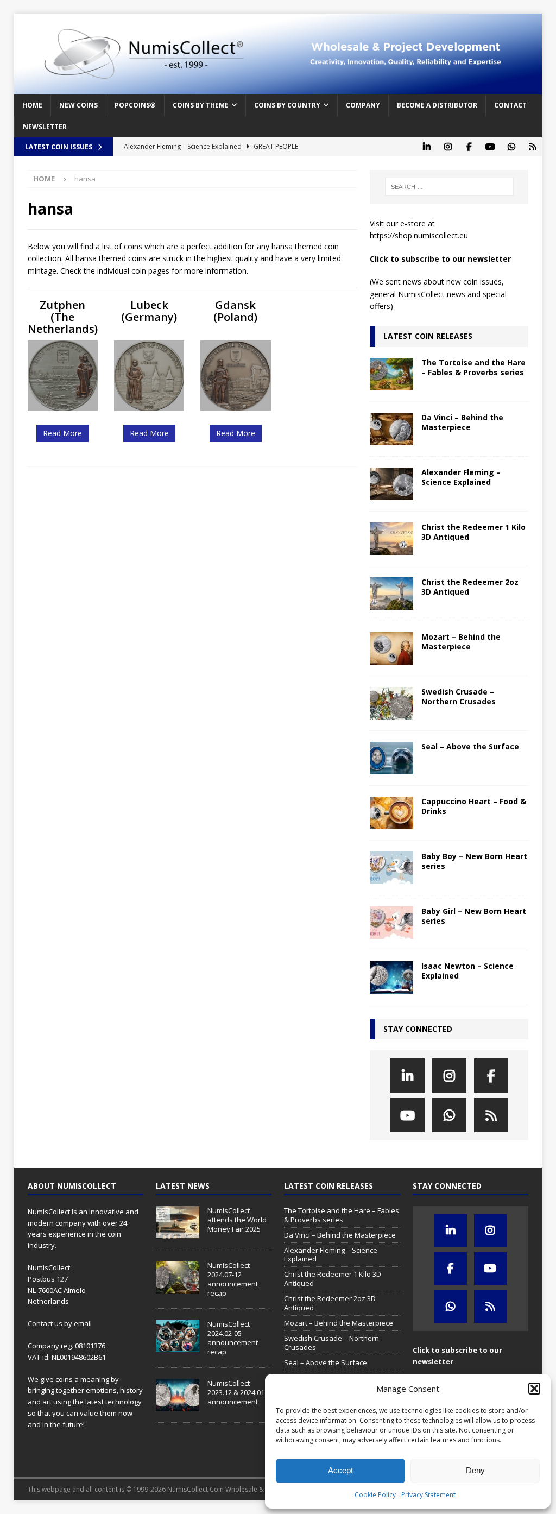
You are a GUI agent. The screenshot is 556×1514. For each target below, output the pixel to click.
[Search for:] (449, 187)
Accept (340, 1470)
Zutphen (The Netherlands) (63, 317)
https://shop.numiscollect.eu (419, 235)
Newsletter (45, 126)
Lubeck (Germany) (149, 311)
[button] (534, 1388)
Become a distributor (437, 105)
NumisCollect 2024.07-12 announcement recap (232, 1279)
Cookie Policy (375, 1494)
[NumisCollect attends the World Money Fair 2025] (177, 1222)
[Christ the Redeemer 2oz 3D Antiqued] (391, 593)
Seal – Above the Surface (470, 746)
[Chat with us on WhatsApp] (511, 146)
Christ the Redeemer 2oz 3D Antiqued (470, 587)
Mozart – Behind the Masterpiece (461, 642)
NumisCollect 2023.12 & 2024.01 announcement (235, 1392)
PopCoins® (135, 105)
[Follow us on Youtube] (490, 146)
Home (32, 105)
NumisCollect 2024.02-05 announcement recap (232, 1338)
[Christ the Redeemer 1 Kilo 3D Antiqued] (391, 538)
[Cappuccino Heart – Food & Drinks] (391, 813)
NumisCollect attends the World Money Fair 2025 (237, 1220)
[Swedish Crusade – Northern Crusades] (391, 703)
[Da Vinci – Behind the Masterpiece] (391, 429)
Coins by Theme (201, 105)
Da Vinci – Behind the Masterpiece (462, 422)
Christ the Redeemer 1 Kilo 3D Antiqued (473, 532)
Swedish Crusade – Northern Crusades (458, 696)
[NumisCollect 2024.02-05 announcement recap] (177, 1336)
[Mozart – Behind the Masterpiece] (391, 648)
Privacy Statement (428, 1494)
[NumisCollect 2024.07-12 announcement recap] (177, 1277)
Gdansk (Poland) (235, 311)
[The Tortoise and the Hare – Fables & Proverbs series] (391, 374)
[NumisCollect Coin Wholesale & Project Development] (278, 88)
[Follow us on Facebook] (468, 146)
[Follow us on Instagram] (447, 146)
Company (363, 105)
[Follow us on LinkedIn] (426, 146)
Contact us (45, 1323)
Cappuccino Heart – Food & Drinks (473, 806)
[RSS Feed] (532, 146)
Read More (62, 433)
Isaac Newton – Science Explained (467, 971)
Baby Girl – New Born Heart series (473, 916)
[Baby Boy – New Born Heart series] (391, 867)
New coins (78, 105)
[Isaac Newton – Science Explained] (391, 977)
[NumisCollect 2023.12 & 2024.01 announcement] (177, 1395)
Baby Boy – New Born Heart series (474, 861)
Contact (510, 105)
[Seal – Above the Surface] (391, 758)
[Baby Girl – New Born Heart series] (391, 922)
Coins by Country (287, 105)
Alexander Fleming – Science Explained (461, 477)
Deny (475, 1470)
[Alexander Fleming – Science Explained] (391, 484)
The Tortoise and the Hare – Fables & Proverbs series (473, 367)
